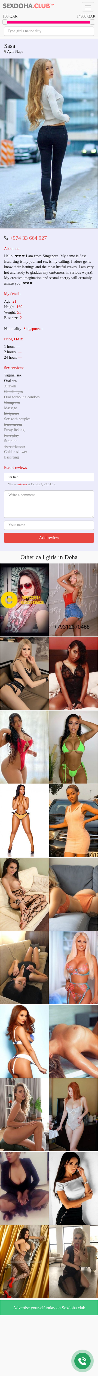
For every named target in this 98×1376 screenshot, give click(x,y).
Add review (49, 528)
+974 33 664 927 (28, 229)
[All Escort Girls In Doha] (28, 7)
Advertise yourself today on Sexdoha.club (49, 1298)
